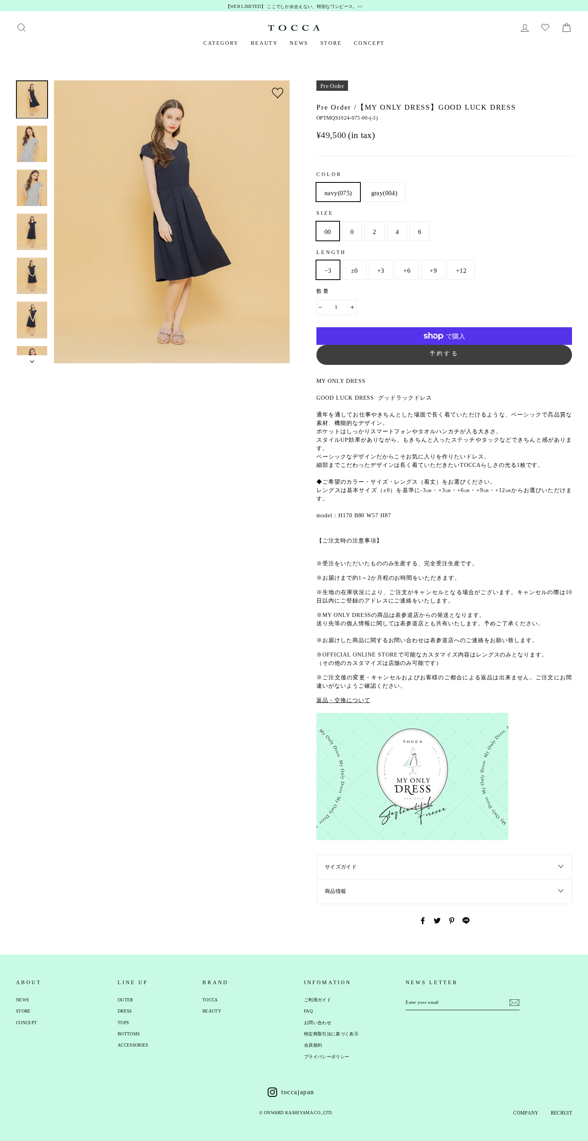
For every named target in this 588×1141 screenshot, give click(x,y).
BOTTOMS (129, 1033)
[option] (294, 6)
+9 (433, 270)
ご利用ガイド (317, 999)
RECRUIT (561, 1113)
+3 (380, 270)
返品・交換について (343, 700)
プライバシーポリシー (326, 1056)
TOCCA (210, 999)
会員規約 (313, 1045)
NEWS (299, 43)
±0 (354, 270)
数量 (323, 291)
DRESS (125, 1011)
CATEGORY (221, 43)
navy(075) (338, 193)
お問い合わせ (317, 1022)
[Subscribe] (514, 1002)
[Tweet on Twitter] (437, 920)
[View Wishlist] (546, 27)
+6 (406, 270)
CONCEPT (369, 43)
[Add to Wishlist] (278, 93)
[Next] (32, 359)
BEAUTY (264, 43)
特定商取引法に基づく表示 (331, 1033)
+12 (461, 270)
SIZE (325, 213)
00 (327, 231)
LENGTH (331, 252)
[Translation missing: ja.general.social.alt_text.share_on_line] (466, 920)
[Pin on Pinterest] (451, 920)
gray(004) (384, 193)
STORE (331, 43)
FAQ (308, 1011)
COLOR (329, 174)
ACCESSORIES (133, 1045)
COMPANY (525, 1113)
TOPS (123, 1022)
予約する (444, 353)
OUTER (125, 999)
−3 (328, 270)
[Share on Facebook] (422, 920)
